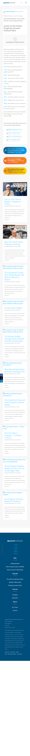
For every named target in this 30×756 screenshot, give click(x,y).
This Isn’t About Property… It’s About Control (13, 435)
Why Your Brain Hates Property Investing (13, 243)
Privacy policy (12, 651)
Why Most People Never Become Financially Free (14, 370)
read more (6, 219)
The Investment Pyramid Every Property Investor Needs (14, 402)
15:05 (5, 78)
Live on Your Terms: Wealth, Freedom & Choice (12, 201)
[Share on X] (1, 378)
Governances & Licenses (11, 653)
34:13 (5, 97)
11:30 (5, 70)
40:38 (5, 103)
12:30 (5, 75)
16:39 (5, 81)
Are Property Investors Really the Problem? (13, 500)
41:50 (5, 106)
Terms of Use (7, 651)
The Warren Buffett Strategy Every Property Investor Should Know (14, 338)
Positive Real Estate (10, 19)
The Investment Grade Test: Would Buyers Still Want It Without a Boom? (14, 276)
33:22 (5, 92)
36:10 (5, 100)
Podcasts (6, 21)
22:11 (5, 86)
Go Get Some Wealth (13, 308)
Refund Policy (19, 653)
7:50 (5, 67)
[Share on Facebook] (1, 375)
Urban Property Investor (16, 21)
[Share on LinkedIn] (1, 381)
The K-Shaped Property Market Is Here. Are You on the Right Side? (14, 468)
